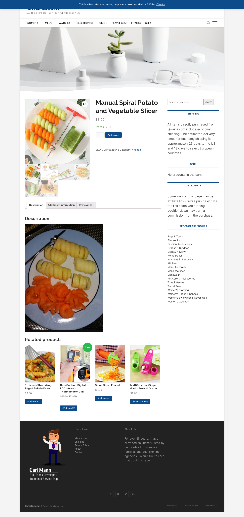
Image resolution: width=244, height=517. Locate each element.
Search (208, 101)
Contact (79, 452)
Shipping (79, 441)
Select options (140, 401)
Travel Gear (119, 22)
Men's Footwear (176, 267)
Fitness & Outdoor (178, 248)
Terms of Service (191, 505)
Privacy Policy (210, 505)
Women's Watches (178, 301)
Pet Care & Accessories (181, 278)
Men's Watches (176, 270)
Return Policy (82, 445)
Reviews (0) (86, 205)
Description (36, 205)
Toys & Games (175, 282)
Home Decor (174, 255)
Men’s (48, 22)
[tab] (36, 205)
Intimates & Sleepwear (180, 259)
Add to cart (113, 134)
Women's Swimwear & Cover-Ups (187, 297)
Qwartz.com (32, 506)
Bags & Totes (175, 236)
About (78, 448)
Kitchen (136, 149)
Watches (64, 22)
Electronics (85, 22)
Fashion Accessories (179, 244)
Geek (148, 22)
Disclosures (172, 505)
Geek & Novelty (176, 251)
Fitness (136, 22)
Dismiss (160, 4)
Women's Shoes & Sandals (183, 293)
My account (81, 438)
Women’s (32, 22)
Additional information (61, 205)
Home (101, 22)
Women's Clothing (178, 290)
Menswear (173, 274)
